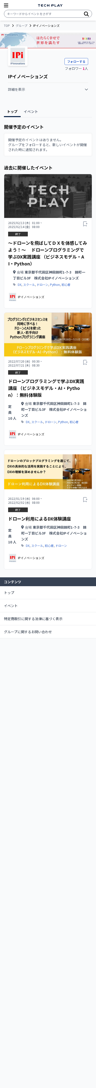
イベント (11, 605)
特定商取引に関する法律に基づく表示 (33, 618)
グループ (21, 26)
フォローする (76, 61)
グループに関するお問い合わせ (28, 631)
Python (55, 285)
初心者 (66, 285)
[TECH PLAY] (50, 5)
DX (19, 285)
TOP (7, 26)
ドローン (42, 285)
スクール (29, 285)
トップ (9, 592)
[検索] (86, 14)
